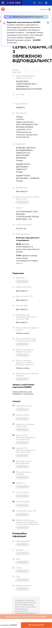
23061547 (20, 119)
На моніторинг (37, 625)
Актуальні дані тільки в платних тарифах (26, 617)
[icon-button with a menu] (49, 9)
